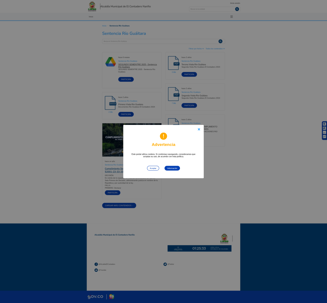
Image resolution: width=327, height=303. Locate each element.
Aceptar (153, 168)
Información (172, 168)
